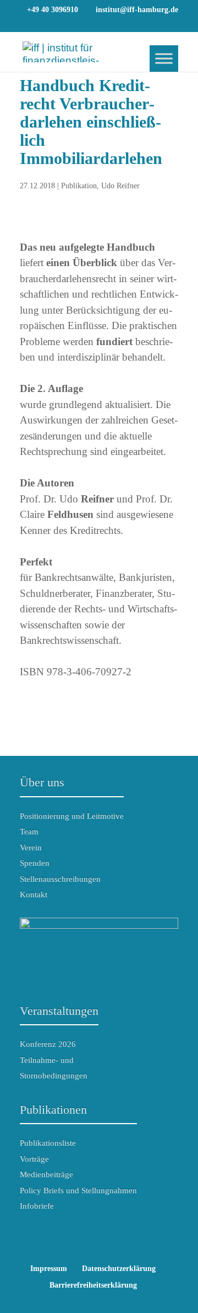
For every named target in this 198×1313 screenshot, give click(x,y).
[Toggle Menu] (164, 58)
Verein (31, 847)
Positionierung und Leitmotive (72, 816)
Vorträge (34, 1159)
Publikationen (53, 1109)
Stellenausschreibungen (60, 879)
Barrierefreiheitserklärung (93, 1285)
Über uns (42, 782)
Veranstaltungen (59, 1011)
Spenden (35, 863)
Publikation (79, 186)
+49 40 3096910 (52, 10)
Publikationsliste (48, 1143)
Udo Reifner (120, 186)
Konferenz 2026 (48, 1044)
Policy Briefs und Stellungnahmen (78, 1190)
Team (29, 831)
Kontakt (33, 894)
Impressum (48, 1268)
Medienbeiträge (46, 1174)
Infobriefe (37, 1205)
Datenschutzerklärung (119, 1268)
